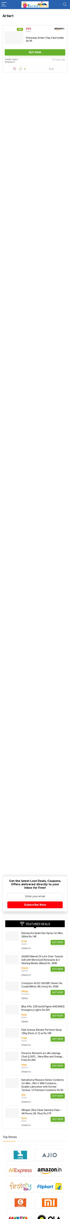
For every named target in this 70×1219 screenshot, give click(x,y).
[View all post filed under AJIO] (49, 1155)
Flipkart (24, 998)
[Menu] (4, 4)
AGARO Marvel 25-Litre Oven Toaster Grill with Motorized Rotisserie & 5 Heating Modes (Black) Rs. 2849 (42, 960)
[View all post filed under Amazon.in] (49, 1170)
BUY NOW (35, 52)
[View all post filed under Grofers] (20, 1203)
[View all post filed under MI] (49, 1203)
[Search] (65, 4)
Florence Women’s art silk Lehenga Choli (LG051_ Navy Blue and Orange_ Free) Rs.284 (42, 1056)
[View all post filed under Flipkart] (49, 1186)
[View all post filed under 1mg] (20, 1155)
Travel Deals (11, 59)
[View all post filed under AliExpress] (20, 1170)
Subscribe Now (35, 904)
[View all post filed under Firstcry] (20, 1186)
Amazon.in (10, 62)
